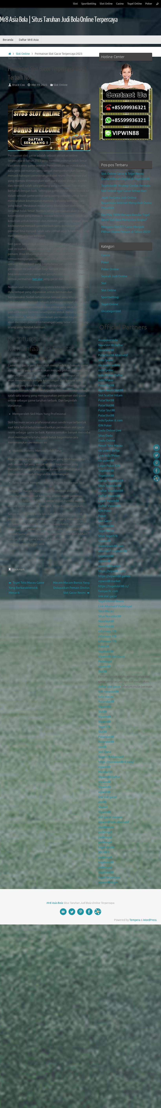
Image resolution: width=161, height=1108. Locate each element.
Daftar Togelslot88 (110, 481)
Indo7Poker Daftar (110, 375)
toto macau (105, 697)
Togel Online (134, 3)
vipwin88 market (109, 566)
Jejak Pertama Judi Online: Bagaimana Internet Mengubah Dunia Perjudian (126, 203)
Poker (148, 3)
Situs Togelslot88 (109, 486)
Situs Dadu (105, 436)
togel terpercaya (109, 877)
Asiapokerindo (108, 340)
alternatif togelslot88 (112, 551)
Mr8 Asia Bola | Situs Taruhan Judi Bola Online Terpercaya (58, 20)
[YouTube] (156, 447)
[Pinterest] (156, 463)
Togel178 (104, 727)
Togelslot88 (106, 471)
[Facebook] (156, 470)
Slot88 (102, 671)
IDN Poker (105, 425)
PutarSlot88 (106, 385)
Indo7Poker (106, 380)
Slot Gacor (105, 521)
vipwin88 (104, 561)
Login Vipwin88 (108, 501)
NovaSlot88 (106, 350)
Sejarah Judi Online (114, 276)
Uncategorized (111, 311)
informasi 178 (107, 631)
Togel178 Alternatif (111, 757)
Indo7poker (106, 360)
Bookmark (18, 569)
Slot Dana (104, 752)
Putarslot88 (106, 702)
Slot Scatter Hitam (110, 395)
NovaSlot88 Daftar (110, 345)
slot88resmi (106, 827)
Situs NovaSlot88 (109, 616)
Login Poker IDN (109, 466)
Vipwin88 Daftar (109, 777)
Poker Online (110, 269)
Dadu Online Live (109, 430)
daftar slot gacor (109, 687)
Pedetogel (105, 661)
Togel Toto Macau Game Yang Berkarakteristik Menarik (26, 588)
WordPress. (150, 920)
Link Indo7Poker (109, 456)
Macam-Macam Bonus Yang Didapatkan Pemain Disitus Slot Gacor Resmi (71, 588)
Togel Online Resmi (111, 601)
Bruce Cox (18, 85)
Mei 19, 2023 (39, 85)
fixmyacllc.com (108, 591)
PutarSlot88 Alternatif (113, 355)
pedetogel (105, 832)
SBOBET (103, 852)
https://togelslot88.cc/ (113, 586)
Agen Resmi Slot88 (110, 390)
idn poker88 (106, 461)
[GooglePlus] (156, 478)
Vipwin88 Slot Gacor (111, 656)
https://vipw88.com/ (112, 571)
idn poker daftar (109, 450)
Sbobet (103, 807)
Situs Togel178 (107, 536)
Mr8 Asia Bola (54, 903)
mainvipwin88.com (110, 546)
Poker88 (103, 646)
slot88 (102, 747)
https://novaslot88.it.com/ (116, 762)
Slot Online (106, 3)
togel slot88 (106, 847)
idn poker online (109, 365)
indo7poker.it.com (110, 420)
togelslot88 (105, 556)
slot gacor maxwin (110, 817)
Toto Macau (106, 611)
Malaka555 (105, 772)
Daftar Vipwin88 (109, 496)
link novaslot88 (108, 692)
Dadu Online (106, 440)
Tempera (134, 920)
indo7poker (106, 370)
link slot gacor (107, 596)
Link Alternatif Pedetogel (115, 606)
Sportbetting (88, 3)
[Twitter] (156, 455)
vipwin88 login (108, 882)
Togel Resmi (106, 531)
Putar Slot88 (106, 410)
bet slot (37, 279)
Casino (120, 3)
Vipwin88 (104, 541)
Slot (75, 3)
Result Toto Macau (110, 446)
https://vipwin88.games (114, 576)
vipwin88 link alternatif (113, 822)
